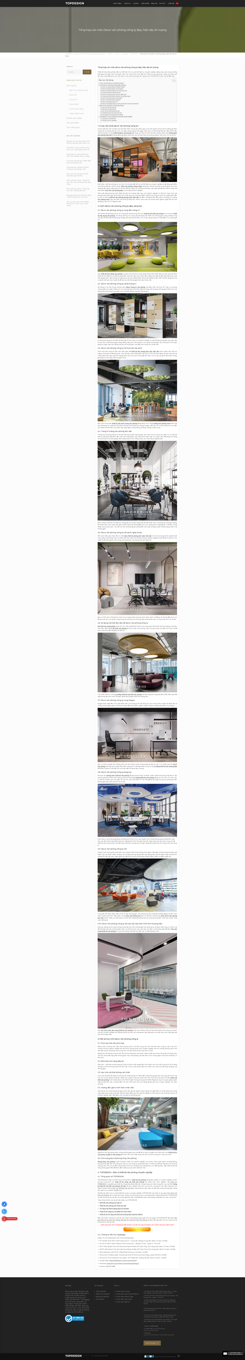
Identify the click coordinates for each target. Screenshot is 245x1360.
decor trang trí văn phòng (135, 287)
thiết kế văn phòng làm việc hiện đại (145, 351)
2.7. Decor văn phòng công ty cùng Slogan (111, 98)
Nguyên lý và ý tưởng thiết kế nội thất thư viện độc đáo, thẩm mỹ (78, 142)
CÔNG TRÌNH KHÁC (76, 113)
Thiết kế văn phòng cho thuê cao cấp (113, 1206)
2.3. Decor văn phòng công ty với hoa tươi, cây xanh (113, 90)
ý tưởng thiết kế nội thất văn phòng (129, 694)
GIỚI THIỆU (117, 3)
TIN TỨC (162, 3)
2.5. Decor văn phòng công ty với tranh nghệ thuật (113, 94)
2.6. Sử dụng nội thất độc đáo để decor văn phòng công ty (115, 96)
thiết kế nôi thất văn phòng (154, 213)
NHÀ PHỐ (73, 95)
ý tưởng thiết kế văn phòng (144, 777)
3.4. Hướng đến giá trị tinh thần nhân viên (111, 113)
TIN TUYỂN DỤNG (73, 127)
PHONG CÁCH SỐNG (74, 118)
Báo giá (154, 3)
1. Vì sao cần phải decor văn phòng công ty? (111, 83)
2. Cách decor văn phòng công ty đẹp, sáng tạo (112, 85)
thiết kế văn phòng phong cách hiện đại (124, 197)
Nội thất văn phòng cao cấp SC (111, 1203)
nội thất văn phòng (119, 628)
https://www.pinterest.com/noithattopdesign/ (159, 1335)
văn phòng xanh (104, 199)
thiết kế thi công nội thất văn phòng (129, 1182)
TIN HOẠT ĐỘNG (73, 123)
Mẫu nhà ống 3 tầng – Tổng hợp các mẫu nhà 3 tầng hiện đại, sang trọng (79, 182)
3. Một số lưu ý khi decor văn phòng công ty (111, 105)
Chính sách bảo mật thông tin (127, 1294)
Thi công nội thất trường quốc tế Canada (114, 1208)
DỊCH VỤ (127, 3)
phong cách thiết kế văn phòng (117, 775)
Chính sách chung (123, 1291)
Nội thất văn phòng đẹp (106, 626)
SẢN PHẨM (145, 3)
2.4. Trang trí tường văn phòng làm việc (110, 92)
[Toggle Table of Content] (173, 80)
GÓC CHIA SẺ (71, 86)
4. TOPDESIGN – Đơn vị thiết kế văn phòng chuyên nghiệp (115, 116)
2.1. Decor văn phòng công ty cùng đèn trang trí (112, 87)
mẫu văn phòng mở (133, 916)
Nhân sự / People (103, 1294)
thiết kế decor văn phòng (122, 133)
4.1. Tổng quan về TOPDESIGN (108, 118)
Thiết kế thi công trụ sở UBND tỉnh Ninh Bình (115, 1211)
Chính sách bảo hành (124, 1299)
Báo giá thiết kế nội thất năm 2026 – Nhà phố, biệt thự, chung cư (79, 196)
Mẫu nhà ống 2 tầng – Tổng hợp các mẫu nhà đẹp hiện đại (78, 190)
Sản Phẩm (100, 1299)
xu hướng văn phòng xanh (160, 423)
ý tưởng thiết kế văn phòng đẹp (165, 766)
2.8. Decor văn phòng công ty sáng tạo (110, 99)
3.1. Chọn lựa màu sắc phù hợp (108, 107)
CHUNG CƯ (73, 100)
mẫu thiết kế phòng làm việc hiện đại (137, 536)
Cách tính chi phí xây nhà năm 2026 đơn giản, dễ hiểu (77, 175)
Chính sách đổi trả (123, 1302)
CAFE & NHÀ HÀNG (76, 109)
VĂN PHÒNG (74, 104)
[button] (232, 1353)
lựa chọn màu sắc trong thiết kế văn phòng (117, 1030)
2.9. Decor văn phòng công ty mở (109, 101)
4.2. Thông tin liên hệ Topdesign (108, 120)
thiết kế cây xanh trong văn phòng (124, 423)
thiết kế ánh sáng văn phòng (111, 274)
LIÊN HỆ (171, 3)
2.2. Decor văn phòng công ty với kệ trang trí (111, 88)
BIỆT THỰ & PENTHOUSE (78, 90)
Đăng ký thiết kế (102, 1296)
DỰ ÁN (136, 3)
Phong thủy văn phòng (106, 1162)
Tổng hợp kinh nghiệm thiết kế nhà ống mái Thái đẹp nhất (78, 168)
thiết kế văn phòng (139, 1180)
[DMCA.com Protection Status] (149, 1356)
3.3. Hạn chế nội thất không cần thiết (110, 111)
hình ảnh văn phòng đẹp (114, 190)
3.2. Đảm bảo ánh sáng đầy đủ (108, 109)
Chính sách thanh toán (124, 1296)
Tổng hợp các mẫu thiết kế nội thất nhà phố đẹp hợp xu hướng (78, 155)
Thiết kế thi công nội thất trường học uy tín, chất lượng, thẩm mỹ (78, 149)
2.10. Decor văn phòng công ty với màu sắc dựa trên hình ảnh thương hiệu (119, 103)
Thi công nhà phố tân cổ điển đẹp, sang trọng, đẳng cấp (79, 162)
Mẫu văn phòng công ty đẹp (131, 186)
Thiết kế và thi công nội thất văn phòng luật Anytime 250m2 (121, 1214)
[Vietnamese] (177, 3)
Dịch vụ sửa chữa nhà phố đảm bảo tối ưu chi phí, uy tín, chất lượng (78, 203)
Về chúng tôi (101, 1291)
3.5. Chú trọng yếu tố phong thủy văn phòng (111, 114)
